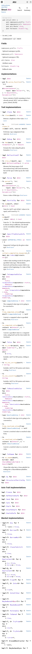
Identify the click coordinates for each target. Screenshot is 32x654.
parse (7, 181)
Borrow (13, 530)
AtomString (23, 28)
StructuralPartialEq (15, 480)
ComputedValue (12, 301)
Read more (13, 134)
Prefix (28, 22)
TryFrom (16, 621)
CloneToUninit (16, 547)
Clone (9, 112)
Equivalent (7, 559)
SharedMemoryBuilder (10, 462)
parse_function (15, 82)
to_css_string (11, 362)
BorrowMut (14, 537)
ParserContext (9, 88)
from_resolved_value (10, 426)
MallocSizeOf (13, 155)
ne (3, 217)
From (12, 580)
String (6, 365)
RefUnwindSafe (12, 496)
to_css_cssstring (9, 376)
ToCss (9, 342)
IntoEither (15, 593)
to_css (7, 345)
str (3, 257)
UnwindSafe (11, 513)
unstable (22, 124)
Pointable (14, 611)
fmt (6, 142)
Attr (14, 2)
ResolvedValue (12, 415)
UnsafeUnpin (11, 510)
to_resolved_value (9, 439)
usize (27, 163)
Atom (21, 26)
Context (14, 327)
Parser (19, 90)
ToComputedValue (14, 274)
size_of (8, 161)
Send (8, 499)
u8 (24, 240)
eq (6, 204)
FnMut (12, 255)
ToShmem (10, 454)
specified (4, 7)
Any (11, 523)
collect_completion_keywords (14, 253)
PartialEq (11, 200)
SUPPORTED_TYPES (14, 240)
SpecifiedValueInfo (16, 234)
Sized (17, 527)
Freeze (9, 492)
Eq (7, 477)
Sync (8, 503)
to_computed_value (9, 325)
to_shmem (8, 457)
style (2, 5)
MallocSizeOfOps (13, 163)
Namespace (27, 24)
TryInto (16, 631)
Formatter (6, 145)
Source (3, 12)
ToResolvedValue (14, 388)
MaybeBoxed (7, 601)
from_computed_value (10, 312)
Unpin (8, 506)
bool (13, 206)
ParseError (6, 95)
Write (9, 354)
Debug (9, 139)
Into (15, 583)
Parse (9, 178)
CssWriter (11, 348)
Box (14, 601)
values (7, 5)
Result (9, 93)
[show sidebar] (2, 2)
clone (7, 115)
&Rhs (12, 219)
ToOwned (13, 614)
